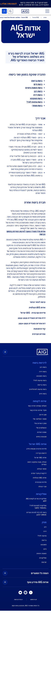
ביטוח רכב (38, 91)
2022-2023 (23, 318)
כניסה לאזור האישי (37, 302)
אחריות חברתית (38, 334)
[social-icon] (31, 592)
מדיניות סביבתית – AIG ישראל (32, 313)
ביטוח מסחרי (37, 105)
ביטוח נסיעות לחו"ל (34, 102)
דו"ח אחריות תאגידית (36, 318)
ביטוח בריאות (36, 80)
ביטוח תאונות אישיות (33, 87)
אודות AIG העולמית (37, 307)
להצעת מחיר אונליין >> (8, 4)
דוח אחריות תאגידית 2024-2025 (32, 323)
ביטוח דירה (37, 95)
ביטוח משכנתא (36, 98)
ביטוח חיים (38, 84)
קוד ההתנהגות (39, 329)
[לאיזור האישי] (4, 11)
